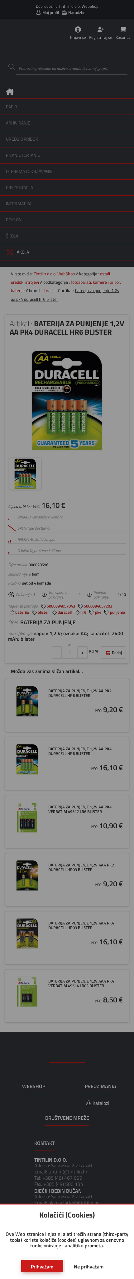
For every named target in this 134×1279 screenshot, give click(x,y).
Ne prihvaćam (88, 1266)
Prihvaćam (42, 1266)
